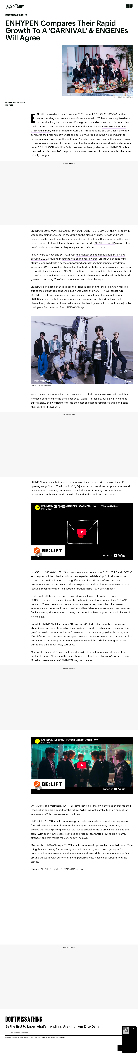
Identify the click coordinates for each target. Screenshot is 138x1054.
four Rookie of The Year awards (79, 258)
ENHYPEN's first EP (104, 242)
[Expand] (125, 1028)
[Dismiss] (134, 1028)
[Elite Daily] (14, 6)
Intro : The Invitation (60, 486)
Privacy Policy (60, 1037)
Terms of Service (47, 1037)
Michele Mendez (16, 102)
